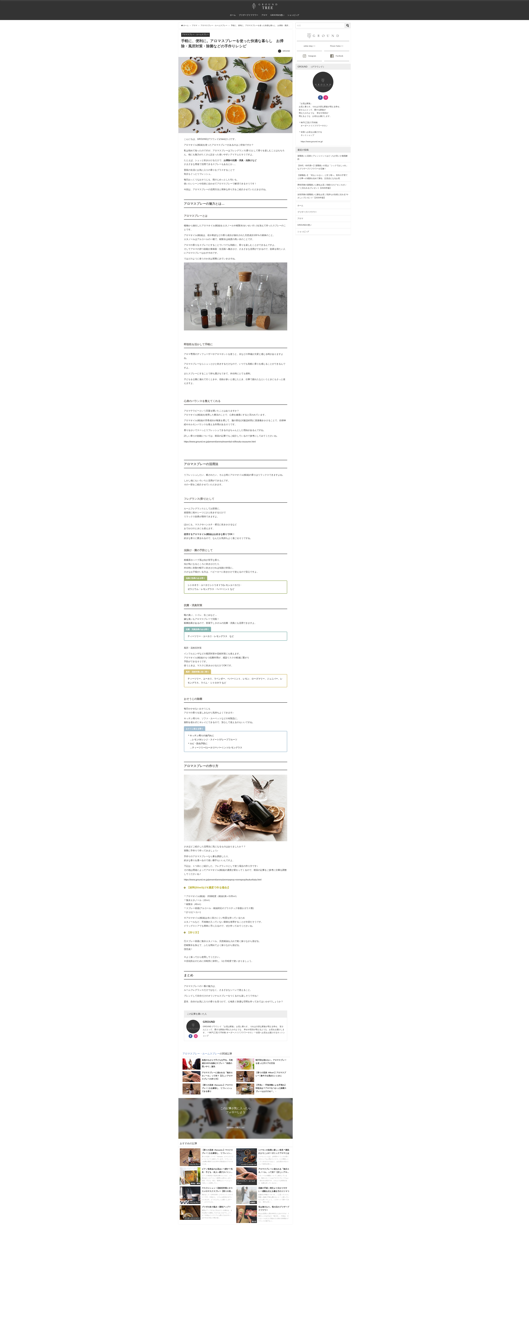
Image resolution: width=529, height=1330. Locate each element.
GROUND (286, 51)
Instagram (312, 56)
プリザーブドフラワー (248, 15)
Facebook (339, 56)
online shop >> (309, 46)
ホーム (233, 15)
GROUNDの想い (277, 15)
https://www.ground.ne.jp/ (312, 141)
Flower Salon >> (336, 46)
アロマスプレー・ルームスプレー (195, 34)
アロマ (264, 15)
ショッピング (293, 15)
